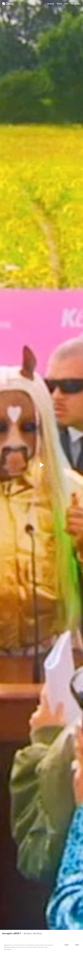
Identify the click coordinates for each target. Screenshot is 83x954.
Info (66, 3)
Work (59, 3)
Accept (67, 945)
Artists (50, 3)
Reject (77, 945)
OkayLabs (76, 3)
